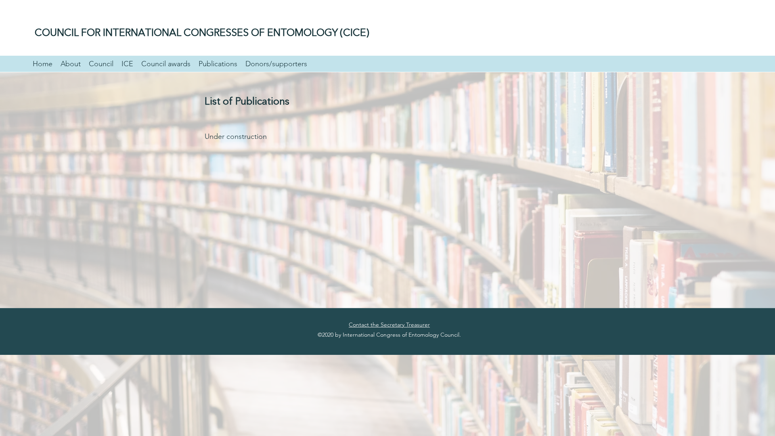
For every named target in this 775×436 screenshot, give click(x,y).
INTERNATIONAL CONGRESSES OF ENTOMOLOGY (221, 33)
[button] (71, 64)
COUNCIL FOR (69, 33)
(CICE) (354, 33)
